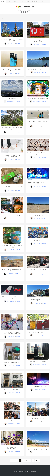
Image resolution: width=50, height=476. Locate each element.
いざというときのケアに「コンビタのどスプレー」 (12, 70)
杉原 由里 (18, 249)
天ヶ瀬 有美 (44, 452)
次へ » (37, 460)
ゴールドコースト (36, 1)
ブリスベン (27, 1)
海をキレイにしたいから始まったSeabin (38, 98)
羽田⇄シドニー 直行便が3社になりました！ (12, 297)
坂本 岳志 (44, 421)
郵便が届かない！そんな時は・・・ (38, 332)
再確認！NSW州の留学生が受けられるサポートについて (38, 153)
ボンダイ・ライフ (38, 240)
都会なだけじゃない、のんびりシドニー (38, 449)
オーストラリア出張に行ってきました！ (12, 421)
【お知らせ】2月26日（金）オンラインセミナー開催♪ (12, 246)
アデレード (16, 1)
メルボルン (9, 1)
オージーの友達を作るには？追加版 (38, 386)
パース (22, 1)
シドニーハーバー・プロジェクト (12, 215)
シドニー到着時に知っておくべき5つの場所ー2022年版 (12, 39)
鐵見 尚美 (18, 43)
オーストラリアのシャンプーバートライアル (12, 186)
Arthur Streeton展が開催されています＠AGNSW (12, 270)
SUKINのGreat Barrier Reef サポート (38, 122)
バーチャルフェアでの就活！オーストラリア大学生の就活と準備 (12, 155)
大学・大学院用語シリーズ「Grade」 (38, 418)
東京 (43, 1)
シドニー (3, 1)
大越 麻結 (18, 101)
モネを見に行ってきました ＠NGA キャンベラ (38, 299)
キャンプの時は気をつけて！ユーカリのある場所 (12, 128)
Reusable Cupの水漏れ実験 (12, 362)
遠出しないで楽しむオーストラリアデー (38, 69)
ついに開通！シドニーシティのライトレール (38, 270)
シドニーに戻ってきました (11, 98)
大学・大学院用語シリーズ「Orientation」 (11, 448)
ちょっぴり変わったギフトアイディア (38, 361)
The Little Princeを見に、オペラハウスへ (38, 182)
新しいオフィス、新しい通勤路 (12, 390)
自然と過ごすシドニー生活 (37, 215)
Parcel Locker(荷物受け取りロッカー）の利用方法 (38, 40)
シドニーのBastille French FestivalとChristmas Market (12, 333)
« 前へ (12, 460)
